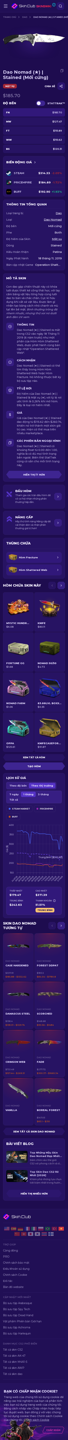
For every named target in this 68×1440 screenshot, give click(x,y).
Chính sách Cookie (15, 1275)
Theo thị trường (42, 785)
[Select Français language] (27, 1228)
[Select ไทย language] (44, 1234)
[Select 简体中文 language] (17, 1234)
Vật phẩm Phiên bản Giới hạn (22, 1321)
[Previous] (52, 585)
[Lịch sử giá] (35, 162)
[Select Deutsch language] (20, 1228)
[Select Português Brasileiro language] (47, 1228)
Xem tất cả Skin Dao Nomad (34, 1131)
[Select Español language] (13, 1228)
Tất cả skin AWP (13, 1368)
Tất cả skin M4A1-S (15, 1361)
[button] (18, 957)
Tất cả (13, 799)
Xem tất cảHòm (34, 757)
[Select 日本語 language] (30, 1234)
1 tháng (28, 794)
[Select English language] (6, 1228)
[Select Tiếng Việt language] (61, 1228)
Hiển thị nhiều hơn (34, 1193)
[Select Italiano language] (34, 1228)
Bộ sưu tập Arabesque (17, 1303)
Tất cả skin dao (12, 1374)
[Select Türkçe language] (54, 1228)
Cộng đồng (10, 1250)
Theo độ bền (18, 785)
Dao (24, 17)
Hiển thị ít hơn (34, 474)
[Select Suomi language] (51, 1234)
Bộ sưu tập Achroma (16, 1327)
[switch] (40, 103)
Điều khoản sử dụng (16, 1268)
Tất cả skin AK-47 (14, 1355)
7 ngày (14, 794)
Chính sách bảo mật (16, 1262)
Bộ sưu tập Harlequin (17, 1333)
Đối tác (7, 1281)
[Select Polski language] (40, 1228)
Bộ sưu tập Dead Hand (18, 1315)
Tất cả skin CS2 (13, 1349)
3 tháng (43, 794)
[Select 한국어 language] (37, 1234)
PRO (6, 1256)
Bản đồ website (13, 1287)
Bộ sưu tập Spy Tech (16, 1309)
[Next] (61, 585)
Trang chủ (9, 17)
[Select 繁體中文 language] (23, 1234)
